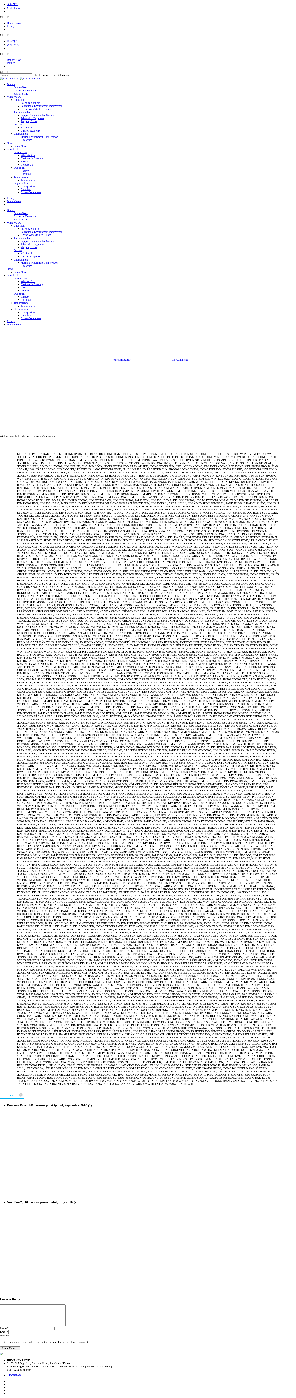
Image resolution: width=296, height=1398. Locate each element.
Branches (26, 315)
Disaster (18, 250)
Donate (11, 210)
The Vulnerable (22, 238)
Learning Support (30, 228)
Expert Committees (31, 318)
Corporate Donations (25, 216)
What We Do (14, 222)
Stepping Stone (29, 247)
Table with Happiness (32, 244)
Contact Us (27, 290)
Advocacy (26, 265)
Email (4, 1331)
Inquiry (11, 26)
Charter (25, 296)
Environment (21, 259)
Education (19, 225)
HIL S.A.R (27, 253)
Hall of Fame (21, 219)
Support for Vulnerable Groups (37, 241)
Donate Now (14, 23)
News (10, 268)
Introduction (20, 278)
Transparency (21, 302)
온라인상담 (14, 8)
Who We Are (28, 281)
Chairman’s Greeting (32, 284)
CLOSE (4, 17)
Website (4, 1335)
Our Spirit (19, 293)
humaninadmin (122, 359)
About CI (26, 299)
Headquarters (28, 312)
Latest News (20, 272)
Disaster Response (30, 256)
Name (4, 1328)
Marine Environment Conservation (39, 262)
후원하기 (12, 4)
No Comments (180, 359)
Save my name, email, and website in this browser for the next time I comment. (46, 1342)
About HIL (13, 275)
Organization (21, 309)
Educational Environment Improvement (42, 231)
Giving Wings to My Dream (36, 234)
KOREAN (15, 1375)
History (25, 287)
